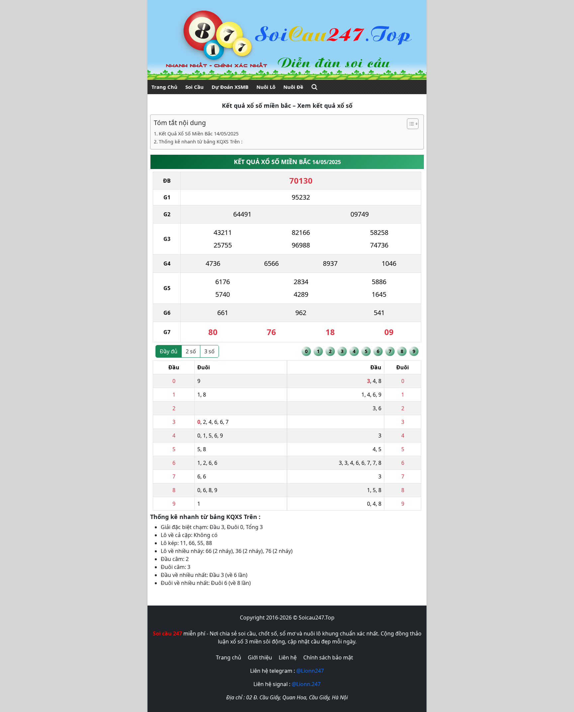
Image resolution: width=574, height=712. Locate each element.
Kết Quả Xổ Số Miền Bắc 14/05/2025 (199, 133)
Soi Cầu (194, 87)
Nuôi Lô (265, 87)
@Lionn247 (310, 670)
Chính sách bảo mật (328, 657)
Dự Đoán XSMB (230, 87)
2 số (191, 351)
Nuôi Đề (293, 87)
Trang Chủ (164, 87)
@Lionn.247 (306, 684)
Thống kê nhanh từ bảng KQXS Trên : (200, 141)
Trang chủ (228, 657)
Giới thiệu (260, 657)
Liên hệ (288, 657)
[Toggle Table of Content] (409, 123)
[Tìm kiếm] (314, 87)
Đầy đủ (168, 351)
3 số (209, 351)
